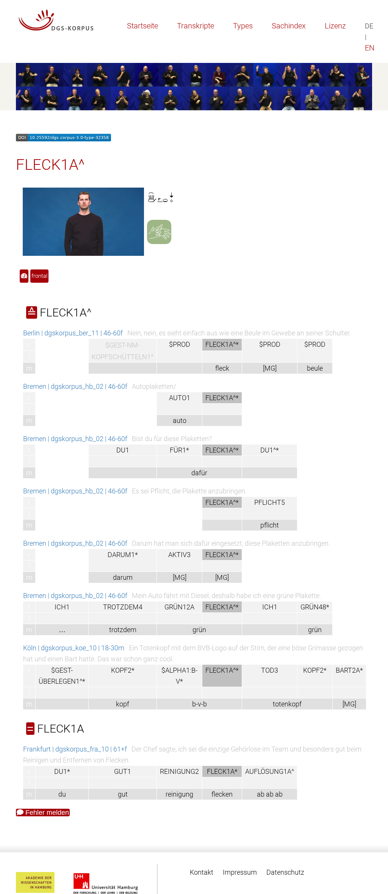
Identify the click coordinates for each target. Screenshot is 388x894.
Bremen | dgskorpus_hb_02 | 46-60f (75, 386)
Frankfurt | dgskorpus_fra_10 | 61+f (75, 749)
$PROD (179, 344)
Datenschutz (285, 872)
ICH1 (62, 607)
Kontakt (201, 872)
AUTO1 (179, 398)
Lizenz (335, 25)
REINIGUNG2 (179, 771)
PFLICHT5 (269, 502)
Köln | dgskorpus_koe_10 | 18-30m (73, 648)
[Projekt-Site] (56, 20)
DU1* (62, 771)
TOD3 (269, 670)
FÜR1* (179, 450)
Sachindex (289, 25)
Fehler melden (46, 812)
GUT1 (122, 771)
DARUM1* (123, 555)
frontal (39, 275)
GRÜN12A (179, 607)
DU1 (122, 450)
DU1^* (269, 450)
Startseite (142, 25)
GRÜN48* (314, 607)
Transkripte (195, 25)
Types (243, 25)
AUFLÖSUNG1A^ (269, 771)
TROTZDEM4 (122, 607)
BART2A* (349, 670)
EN (369, 47)
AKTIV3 (179, 555)
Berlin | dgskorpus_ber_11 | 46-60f (73, 333)
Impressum (240, 872)
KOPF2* (123, 670)
